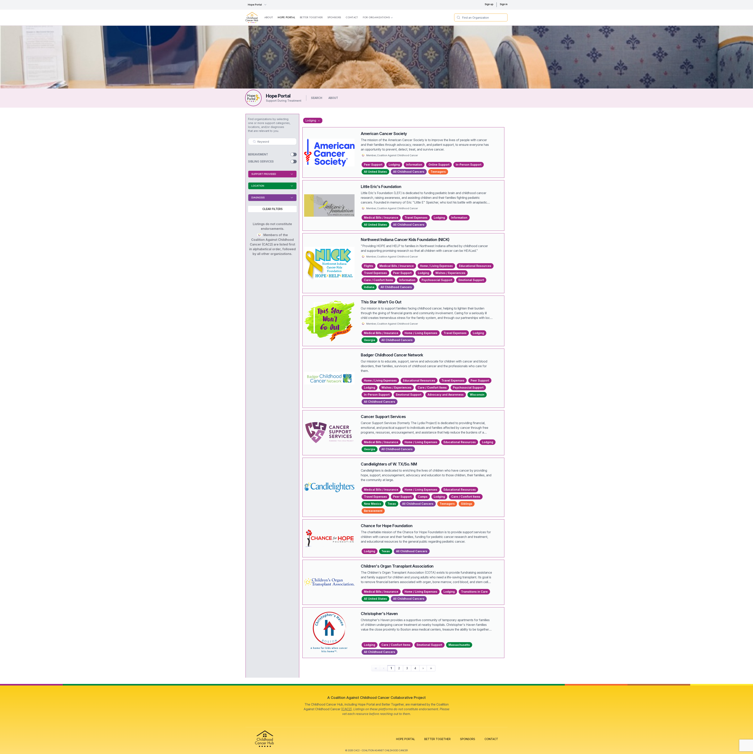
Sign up (489, 4)
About (268, 17)
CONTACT (491, 739)
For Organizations (376, 17)
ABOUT (333, 97)
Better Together (311, 17)
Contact (352, 17)
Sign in (503, 4)
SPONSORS (467, 739)
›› (431, 668)
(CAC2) (346, 709)
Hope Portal (255, 4)
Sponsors (334, 17)
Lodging (311, 120)
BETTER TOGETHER (437, 739)
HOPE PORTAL (405, 739)
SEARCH (316, 97)
